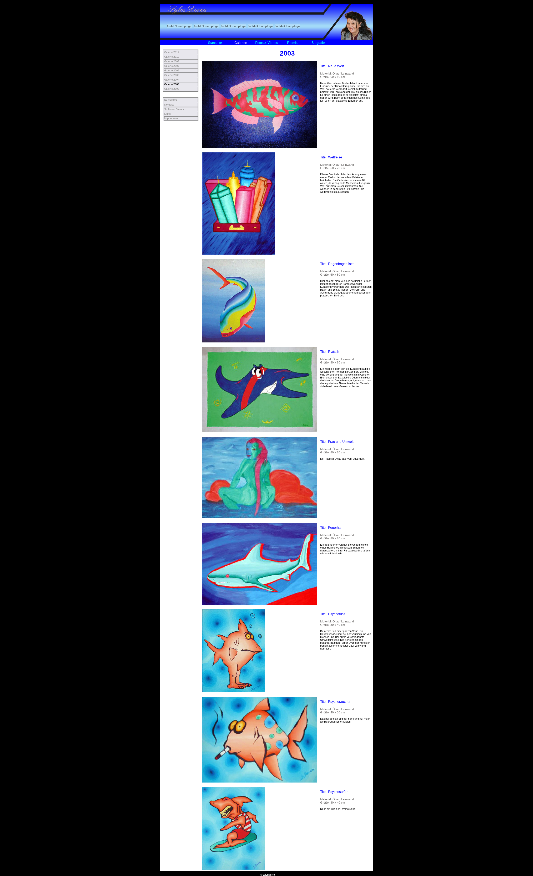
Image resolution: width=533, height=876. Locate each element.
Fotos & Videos (266, 43)
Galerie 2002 (171, 88)
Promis (292, 43)
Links (167, 113)
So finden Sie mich (175, 109)
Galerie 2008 (171, 61)
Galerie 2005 (171, 75)
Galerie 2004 (171, 79)
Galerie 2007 (171, 66)
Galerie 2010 (171, 56)
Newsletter (170, 100)
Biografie (318, 43)
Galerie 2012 (171, 52)
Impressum (171, 118)
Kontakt (169, 104)
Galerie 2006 (171, 70)
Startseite (215, 43)
